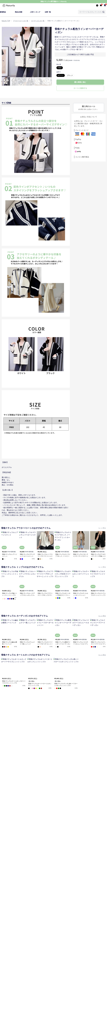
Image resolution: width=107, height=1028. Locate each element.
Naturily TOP (6, 21)
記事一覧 (48, 12)
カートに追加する (80, 88)
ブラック (70, 75)
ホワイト (61, 75)
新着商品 (3, 12)
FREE (60, 68)
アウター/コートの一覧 (20, 21)
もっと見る (102, 528)
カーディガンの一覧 (37, 21)
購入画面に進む (80, 82)
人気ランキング (35, 12)
